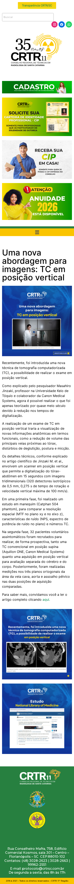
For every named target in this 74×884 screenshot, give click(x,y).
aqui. (47, 599)
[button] (37, 232)
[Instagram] (54, 24)
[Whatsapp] (69, 24)
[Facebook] (62, 24)
